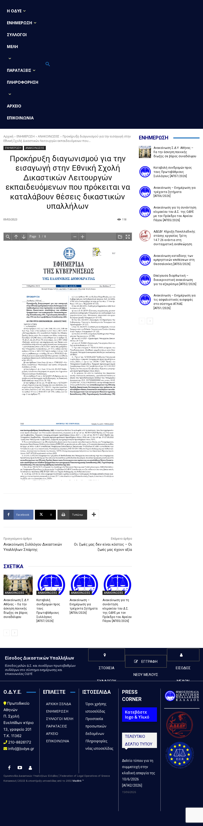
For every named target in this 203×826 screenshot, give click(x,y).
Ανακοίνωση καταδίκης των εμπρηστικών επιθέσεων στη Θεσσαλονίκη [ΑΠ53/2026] (174, 260)
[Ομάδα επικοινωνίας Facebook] (30, 768)
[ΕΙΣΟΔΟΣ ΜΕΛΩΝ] (183, 654)
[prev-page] (6, 633)
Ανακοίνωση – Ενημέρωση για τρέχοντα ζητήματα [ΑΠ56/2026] (84, 606)
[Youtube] (20, 768)
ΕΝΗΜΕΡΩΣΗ (26, 136)
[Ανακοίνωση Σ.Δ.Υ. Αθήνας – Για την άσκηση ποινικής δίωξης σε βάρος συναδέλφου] (18, 585)
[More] (94, 515)
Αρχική (8, 136)
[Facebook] (9, 768)
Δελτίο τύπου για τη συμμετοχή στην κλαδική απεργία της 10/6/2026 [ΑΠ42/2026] (138, 773)
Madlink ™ (78, 780)
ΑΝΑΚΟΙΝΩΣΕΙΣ (48, 136)
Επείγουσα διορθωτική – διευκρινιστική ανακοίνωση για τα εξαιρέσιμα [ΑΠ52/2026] (174, 280)
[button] (48, 64)
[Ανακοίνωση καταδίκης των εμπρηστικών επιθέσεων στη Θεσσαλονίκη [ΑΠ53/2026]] (145, 260)
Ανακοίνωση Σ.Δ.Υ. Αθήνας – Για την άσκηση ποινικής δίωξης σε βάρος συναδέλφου (16, 608)
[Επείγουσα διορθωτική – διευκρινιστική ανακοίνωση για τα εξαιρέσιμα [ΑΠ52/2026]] (145, 280)
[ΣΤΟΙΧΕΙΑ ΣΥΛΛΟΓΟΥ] (106, 654)
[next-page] (14, 633)
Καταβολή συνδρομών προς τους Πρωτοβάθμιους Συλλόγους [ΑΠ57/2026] (172, 172)
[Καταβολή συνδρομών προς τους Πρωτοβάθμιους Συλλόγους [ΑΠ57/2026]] (51, 585)
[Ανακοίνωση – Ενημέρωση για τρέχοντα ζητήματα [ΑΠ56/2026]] (84, 585)
